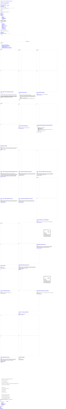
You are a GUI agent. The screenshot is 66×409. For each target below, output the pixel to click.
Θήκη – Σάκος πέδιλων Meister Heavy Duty (7, 198)
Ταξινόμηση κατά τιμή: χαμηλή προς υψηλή (6, 47)
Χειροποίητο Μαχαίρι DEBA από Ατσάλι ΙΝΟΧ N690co (44, 125)
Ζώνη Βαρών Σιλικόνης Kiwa (23, 92)
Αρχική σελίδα (2, 29)
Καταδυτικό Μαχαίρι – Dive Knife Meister (43, 219)
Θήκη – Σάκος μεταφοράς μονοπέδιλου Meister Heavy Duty (9, 171)
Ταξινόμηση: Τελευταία (4, 46)
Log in (1, 10)
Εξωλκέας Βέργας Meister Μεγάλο (5, 290)
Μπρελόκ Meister (3, 265)
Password (2, 9)
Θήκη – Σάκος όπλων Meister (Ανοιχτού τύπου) (25, 171)
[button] (3, 149)
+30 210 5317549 (7, 2)
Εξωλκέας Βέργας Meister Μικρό (23, 125)
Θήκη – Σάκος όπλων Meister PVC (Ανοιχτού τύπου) (44, 171)
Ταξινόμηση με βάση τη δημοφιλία (6, 45)
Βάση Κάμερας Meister (4, 145)
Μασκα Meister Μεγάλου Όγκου (41, 244)
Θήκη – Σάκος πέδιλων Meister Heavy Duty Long (26, 198)
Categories (2, 22)
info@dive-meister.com (6, 3)
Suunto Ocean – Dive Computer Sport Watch (7, 91)
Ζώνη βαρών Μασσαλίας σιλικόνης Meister (43, 290)
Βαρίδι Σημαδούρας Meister (41, 92)
